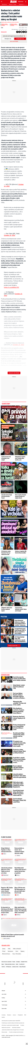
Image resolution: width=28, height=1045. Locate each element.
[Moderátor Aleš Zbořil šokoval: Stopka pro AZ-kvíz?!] (6, 719)
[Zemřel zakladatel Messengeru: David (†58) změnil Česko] (6, 801)
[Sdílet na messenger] (21, 32)
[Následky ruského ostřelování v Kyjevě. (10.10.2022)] (4, 24)
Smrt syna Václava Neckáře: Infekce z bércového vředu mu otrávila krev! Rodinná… (19, 695)
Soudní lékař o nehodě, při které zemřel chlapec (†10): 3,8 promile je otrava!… (19, 760)
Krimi (17, 951)
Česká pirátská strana (10, 964)
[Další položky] (26, 4)
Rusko (13, 961)
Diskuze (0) (3, 31)
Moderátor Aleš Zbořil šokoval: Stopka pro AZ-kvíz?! (19, 718)
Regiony (22, 951)
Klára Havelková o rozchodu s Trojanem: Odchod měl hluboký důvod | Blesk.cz (18, 710)
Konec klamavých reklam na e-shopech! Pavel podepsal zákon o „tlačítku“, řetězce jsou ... (20, 623)
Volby (9, 948)
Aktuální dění (6, 945)
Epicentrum (10, 951)
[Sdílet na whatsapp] (24, 32)
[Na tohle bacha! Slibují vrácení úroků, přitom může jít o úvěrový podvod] (6, 735)
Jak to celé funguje (14, 41)
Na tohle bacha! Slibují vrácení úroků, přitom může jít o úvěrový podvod (18, 735)
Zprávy (3, 948)
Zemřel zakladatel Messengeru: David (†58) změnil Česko (19, 800)
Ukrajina (18, 961)
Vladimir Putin (24, 961)
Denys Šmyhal (22, 966)
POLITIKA (4, 616)
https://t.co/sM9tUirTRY (11, 287)
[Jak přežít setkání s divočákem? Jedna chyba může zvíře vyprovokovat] (6, 776)
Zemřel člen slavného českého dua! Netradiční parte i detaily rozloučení (19, 678)
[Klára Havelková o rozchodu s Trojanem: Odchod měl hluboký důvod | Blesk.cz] (6, 711)
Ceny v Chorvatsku (16, 953)
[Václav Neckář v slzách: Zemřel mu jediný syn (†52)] (6, 687)
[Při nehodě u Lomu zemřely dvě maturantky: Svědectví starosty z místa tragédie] (6, 744)
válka (17, 964)
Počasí (3, 951)
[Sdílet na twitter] (19, 32)
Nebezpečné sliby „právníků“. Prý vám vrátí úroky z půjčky (19, 703)
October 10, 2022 (9, 235)
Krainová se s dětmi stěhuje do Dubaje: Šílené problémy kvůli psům (19, 751)
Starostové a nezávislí (6, 961)
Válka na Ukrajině (17, 948)
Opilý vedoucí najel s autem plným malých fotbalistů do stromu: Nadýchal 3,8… (18, 784)
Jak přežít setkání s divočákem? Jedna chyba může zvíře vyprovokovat (19, 775)
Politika (3, 625)
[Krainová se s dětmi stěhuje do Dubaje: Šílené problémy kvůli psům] (6, 752)
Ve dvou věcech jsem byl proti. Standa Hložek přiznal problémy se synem (19, 727)
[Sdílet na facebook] (17, 32)
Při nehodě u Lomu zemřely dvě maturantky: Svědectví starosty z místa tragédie (19, 743)
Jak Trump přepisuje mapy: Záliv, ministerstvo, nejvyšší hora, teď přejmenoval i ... (20, 639)
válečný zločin (15, 966)
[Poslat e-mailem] (26, 32)
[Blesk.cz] (13, 1)
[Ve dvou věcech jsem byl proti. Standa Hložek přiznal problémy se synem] (6, 727)
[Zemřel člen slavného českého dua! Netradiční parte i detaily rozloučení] (6, 679)
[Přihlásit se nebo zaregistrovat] (25, 1)
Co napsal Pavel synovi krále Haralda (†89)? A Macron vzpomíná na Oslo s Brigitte (20, 631)
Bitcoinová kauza (6, 953)
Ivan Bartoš (21, 964)
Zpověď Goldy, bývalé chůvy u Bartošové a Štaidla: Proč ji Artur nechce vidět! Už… (18, 792)
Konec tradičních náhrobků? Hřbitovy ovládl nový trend (18, 767)
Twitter (3, 966)
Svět (2, 642)
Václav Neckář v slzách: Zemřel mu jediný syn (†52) (19, 686)
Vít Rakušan (8, 966)
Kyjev (3, 964)
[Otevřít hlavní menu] (1, 1)
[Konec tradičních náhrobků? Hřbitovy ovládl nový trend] (6, 768)
